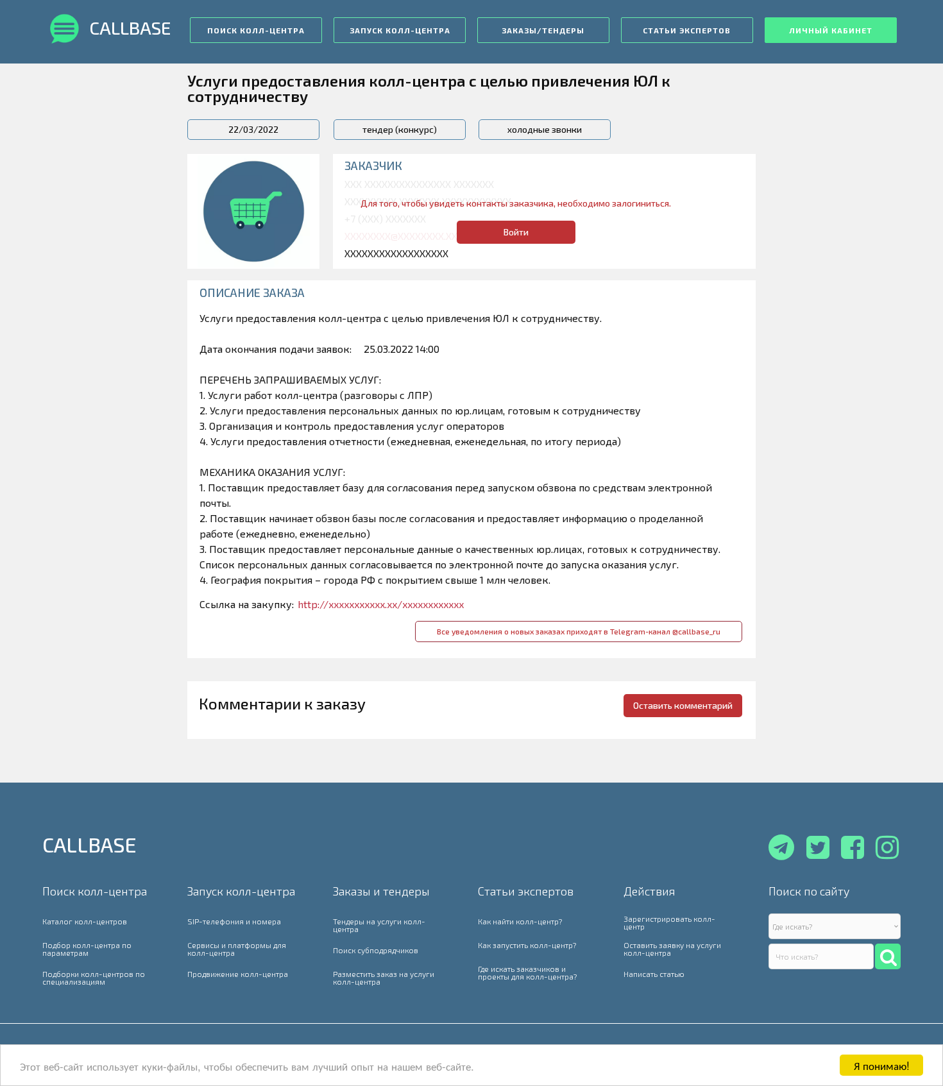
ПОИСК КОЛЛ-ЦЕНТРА (256, 30)
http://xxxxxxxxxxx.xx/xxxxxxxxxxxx (381, 604)
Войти (516, 231)
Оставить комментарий (683, 705)
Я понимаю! (882, 1065)
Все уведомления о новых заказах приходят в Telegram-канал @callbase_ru (578, 631)
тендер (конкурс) (399, 129)
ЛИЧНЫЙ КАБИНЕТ (830, 30)
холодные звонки (544, 129)
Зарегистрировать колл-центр (669, 922)
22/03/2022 (253, 129)
